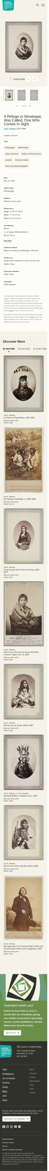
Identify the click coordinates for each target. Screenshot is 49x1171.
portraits (8, 160)
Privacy (5, 1146)
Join (4, 1095)
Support (33, 1093)
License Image (19, 79)
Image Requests (8, 1139)
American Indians (22, 160)
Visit (4, 1069)
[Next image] (30, 106)
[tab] (9, 349)
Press (32, 1089)
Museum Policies (8, 1142)
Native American (11, 154)
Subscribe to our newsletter (15, 1119)
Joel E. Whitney (10, 129)
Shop (5, 1087)
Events (6, 1082)
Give (4, 1100)
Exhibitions (8, 1074)
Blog (4, 1091)
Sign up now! (11, 1033)
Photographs (10, 148)
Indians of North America (31, 154)
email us (11, 310)
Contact (32, 1077)
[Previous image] (17, 106)
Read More (8, 241)
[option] (9, 95)
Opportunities (35, 1081)
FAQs (32, 1085)
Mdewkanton (23, 148)
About (32, 1069)
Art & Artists (8, 1078)
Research (33, 1073)
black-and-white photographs (16, 166)
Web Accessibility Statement (12, 1150)
